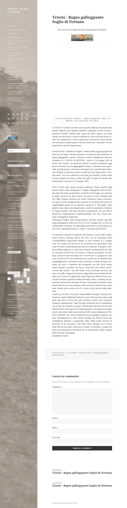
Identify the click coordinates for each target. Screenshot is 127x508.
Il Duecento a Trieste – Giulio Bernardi (17, 48)
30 (28, 282)
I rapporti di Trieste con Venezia (15, 72)
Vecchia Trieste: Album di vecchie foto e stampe (16, 99)
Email (55, 428)
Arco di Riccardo (13, 325)
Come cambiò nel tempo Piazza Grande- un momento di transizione (18, 206)
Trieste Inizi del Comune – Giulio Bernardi (16, 54)
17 (9, 279)
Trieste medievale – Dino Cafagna (16, 60)
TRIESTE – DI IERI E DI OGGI (17, 10)
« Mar (12, 285)
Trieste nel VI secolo (14, 37)
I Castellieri (11, 26)
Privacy (10, 104)
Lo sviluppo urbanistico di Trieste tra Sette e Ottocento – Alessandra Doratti (18, 85)
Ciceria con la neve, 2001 (16, 222)
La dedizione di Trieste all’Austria (15, 66)
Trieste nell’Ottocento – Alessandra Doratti (15, 93)
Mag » (25, 285)
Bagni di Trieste (86, 353)
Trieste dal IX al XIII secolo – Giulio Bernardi (17, 42)
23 (28, 279)
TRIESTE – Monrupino (15, 218)
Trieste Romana (13, 33)
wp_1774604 (72, 353)
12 (15, 276)
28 (22, 282)
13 (19, 276)
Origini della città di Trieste (17, 30)
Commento (57, 387)
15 (25, 276)
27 (19, 282)
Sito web (56, 437)
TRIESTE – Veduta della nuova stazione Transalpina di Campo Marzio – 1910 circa (18, 227)
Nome (55, 418)
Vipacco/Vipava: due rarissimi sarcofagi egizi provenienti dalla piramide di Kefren (18, 235)
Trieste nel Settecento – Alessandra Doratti (15, 78)
